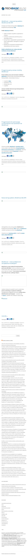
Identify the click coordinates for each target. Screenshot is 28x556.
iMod (23, 97)
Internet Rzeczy (14, 536)
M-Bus (3, 539)
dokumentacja (4, 161)
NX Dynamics (4, 517)
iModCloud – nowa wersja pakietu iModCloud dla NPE (12, 22)
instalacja (8, 325)
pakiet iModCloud (14, 59)
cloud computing (6, 533)
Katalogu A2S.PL (20, 146)
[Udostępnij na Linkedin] (11, 54)
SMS (10, 545)
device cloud (23, 533)
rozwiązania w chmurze (6, 545)
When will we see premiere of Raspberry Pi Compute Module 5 (14, 429)
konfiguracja (19, 538)
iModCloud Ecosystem (6, 507)
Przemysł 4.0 (10, 543)
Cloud (3, 59)
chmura (12, 324)
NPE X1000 (23, 540)
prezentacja (8, 98)
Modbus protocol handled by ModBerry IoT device (11, 467)
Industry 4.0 (19, 535)
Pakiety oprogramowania (22, 541)
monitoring (15, 540)
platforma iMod (4, 543)
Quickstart (18, 149)
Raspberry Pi (4, 520)
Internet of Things (6, 536)
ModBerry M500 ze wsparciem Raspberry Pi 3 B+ (11, 495)
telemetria (20, 59)
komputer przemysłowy (9, 538)
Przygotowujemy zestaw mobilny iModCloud (12, 71)
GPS (2, 535)
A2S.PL (4, 295)
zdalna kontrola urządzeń (16, 60)
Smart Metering (5, 523)
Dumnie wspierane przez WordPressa (8, 553)
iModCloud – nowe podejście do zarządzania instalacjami (11, 262)
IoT (19, 536)
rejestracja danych (7, 544)
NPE (15, 27)
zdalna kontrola (19, 243)
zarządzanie (4, 327)
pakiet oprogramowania (12, 541)
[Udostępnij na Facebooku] (7, 54)
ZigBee (3, 546)
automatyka (7, 532)
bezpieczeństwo (8, 324)
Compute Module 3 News (8, 340)
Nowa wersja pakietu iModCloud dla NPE (14, 198)
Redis (2, 544)
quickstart (19, 162)
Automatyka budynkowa (6, 503)
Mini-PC (3, 512)
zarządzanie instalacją (6, 60)
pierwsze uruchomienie (12, 162)
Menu (14, 4)
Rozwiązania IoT (5, 521)
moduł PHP (24, 539)
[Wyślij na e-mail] (13, 54)
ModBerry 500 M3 (15, 539)
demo (19, 324)
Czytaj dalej (5, 316)
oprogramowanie (4, 541)
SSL (16, 325)
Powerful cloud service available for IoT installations (12, 454)
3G (2, 532)
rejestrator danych (15, 544)
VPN (23, 325)
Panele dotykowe (5, 518)
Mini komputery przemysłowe (7, 511)
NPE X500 (3, 515)
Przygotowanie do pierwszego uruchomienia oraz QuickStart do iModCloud (12, 123)
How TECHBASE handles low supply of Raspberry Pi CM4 (13, 417)
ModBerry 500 (4, 514)
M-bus (3, 509)
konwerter (23, 538)
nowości (12, 325)
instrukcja (14, 161)
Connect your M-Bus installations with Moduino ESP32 (12, 487)
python (15, 543)
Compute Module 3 (15, 533)
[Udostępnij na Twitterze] (9, 54)
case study (18, 532)
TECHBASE (17, 57)
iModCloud (20, 25)
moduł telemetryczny (7, 540)
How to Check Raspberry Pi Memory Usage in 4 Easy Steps (13, 404)
